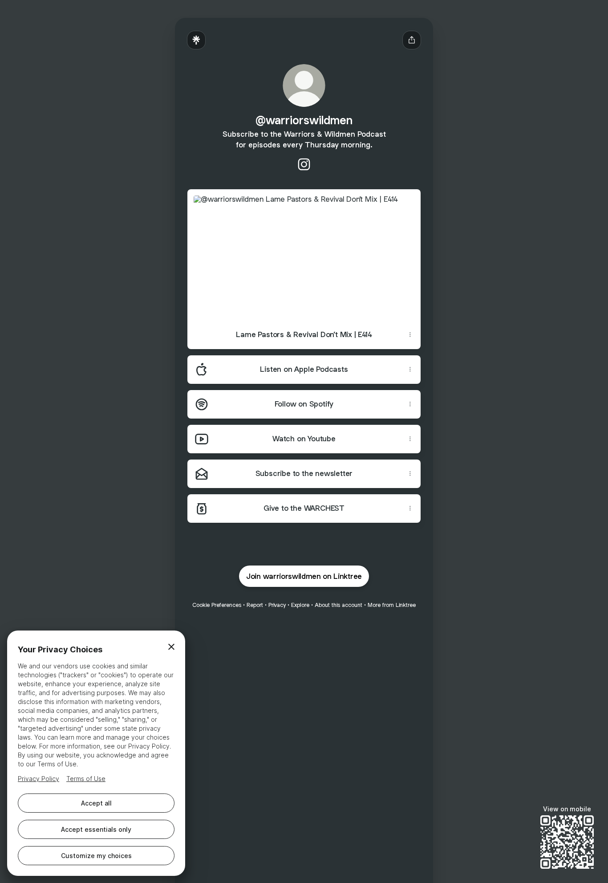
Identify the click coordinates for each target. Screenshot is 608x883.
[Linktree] (196, 40)
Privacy (277, 605)
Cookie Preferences (216, 605)
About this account (338, 605)
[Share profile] (412, 40)
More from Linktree (392, 605)
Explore (300, 605)
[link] (304, 164)
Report (255, 605)
